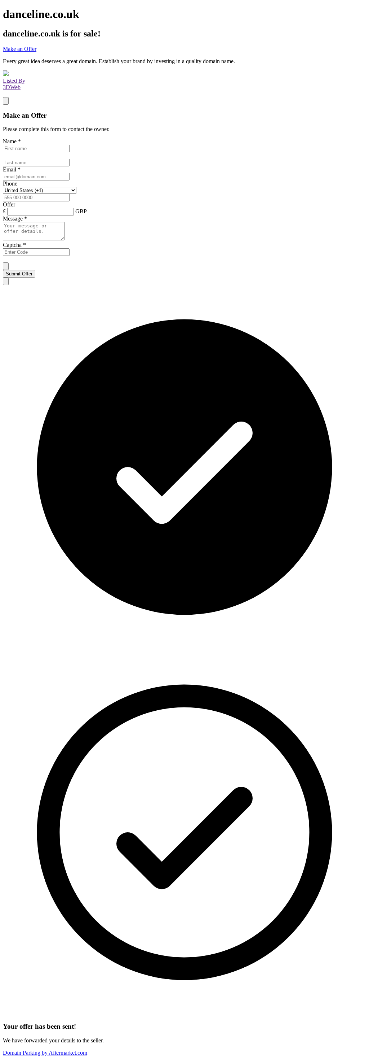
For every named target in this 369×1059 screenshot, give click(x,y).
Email (12, 169)
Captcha (14, 245)
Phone (10, 183)
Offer (9, 204)
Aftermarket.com (45, 1053)
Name (12, 141)
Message (15, 218)
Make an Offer (19, 49)
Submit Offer (19, 273)
